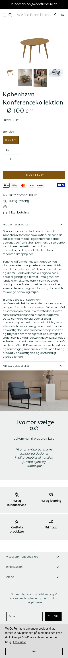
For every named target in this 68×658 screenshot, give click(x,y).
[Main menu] (4, 15)
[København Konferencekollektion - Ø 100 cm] (9, 72)
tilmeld (53, 616)
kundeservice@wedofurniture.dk (34, 4)
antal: (6, 150)
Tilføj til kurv (34, 175)
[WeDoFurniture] (34, 15)
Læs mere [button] (19, 642)
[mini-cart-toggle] (62, 15)
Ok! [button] (34, 651)
